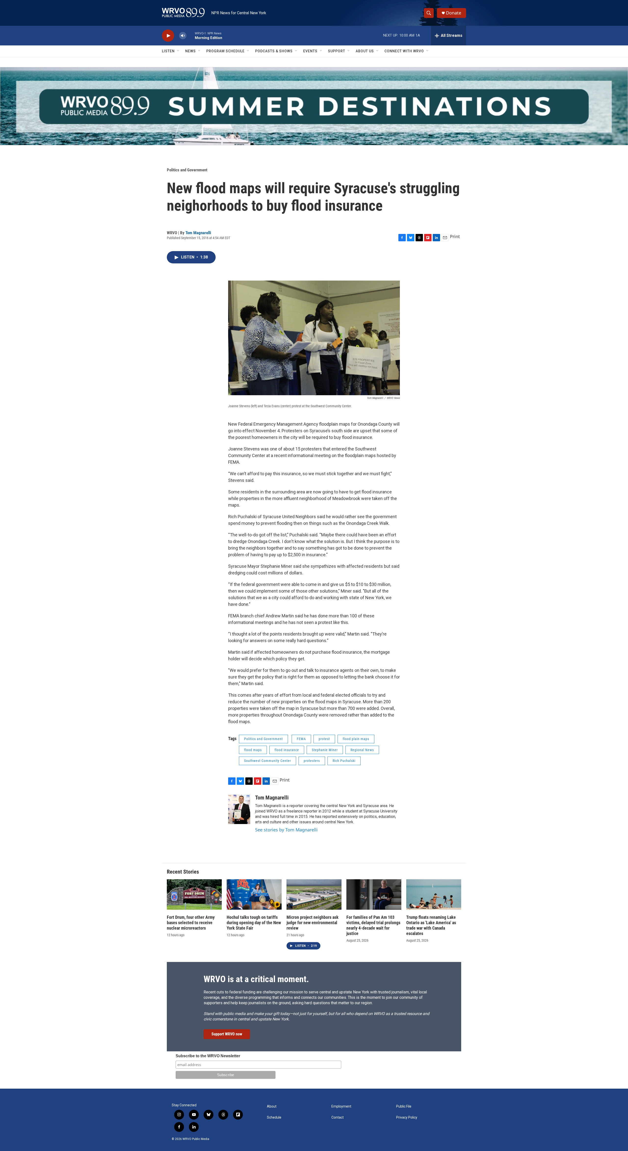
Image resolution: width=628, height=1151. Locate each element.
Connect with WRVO (404, 51)
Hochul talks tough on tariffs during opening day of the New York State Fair (254, 923)
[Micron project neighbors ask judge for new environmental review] (314, 894)
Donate (453, 12)
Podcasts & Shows (274, 51)
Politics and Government (187, 169)
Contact (337, 1117)
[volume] (183, 35)
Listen (168, 51)
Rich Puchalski (344, 761)
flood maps (253, 750)
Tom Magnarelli (198, 232)
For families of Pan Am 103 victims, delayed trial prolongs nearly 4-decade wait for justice (373, 925)
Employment (341, 1106)
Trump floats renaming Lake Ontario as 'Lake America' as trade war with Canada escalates (431, 925)
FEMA (301, 739)
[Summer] (314, 106)
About (271, 1106)
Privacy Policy (406, 1117)
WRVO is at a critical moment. (256, 979)
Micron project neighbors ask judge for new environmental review (313, 923)
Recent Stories (183, 872)
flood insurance (287, 750)
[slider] (190, 35)
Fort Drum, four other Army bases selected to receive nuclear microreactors (191, 923)
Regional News (362, 750)
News (190, 51)
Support (336, 51)
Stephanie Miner (325, 750)
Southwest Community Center (267, 761)
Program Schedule (225, 51)
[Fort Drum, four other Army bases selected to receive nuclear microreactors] (194, 894)
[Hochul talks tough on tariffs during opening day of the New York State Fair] (254, 894)
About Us (365, 51)
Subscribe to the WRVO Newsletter (208, 1056)
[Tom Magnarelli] (239, 809)
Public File (403, 1106)
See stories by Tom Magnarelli (286, 830)
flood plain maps (356, 739)
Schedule (274, 1117)
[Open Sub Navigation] (178, 51)
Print (455, 236)
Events (310, 51)
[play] (168, 36)
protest (324, 739)
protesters (312, 761)
